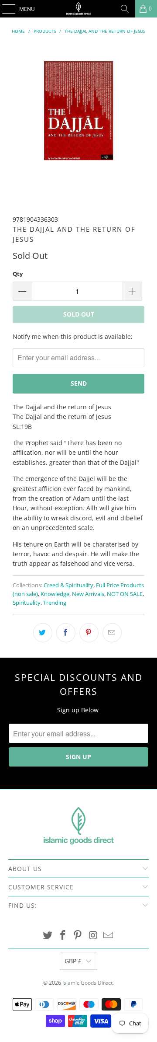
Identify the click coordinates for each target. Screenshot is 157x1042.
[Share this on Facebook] (65, 632)
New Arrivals (88, 594)
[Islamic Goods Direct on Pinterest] (78, 935)
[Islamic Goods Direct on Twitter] (48, 935)
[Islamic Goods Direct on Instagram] (93, 935)
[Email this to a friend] (112, 632)
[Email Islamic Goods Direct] (108, 935)
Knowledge (55, 594)
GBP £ (73, 961)
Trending (54, 602)
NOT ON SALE (125, 594)
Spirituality (27, 602)
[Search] (124, 8)
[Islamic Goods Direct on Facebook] (62, 935)
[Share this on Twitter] (42, 632)
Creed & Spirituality (68, 585)
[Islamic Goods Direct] (78, 8)
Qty (18, 274)
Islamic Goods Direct (87, 982)
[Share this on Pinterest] (89, 632)
